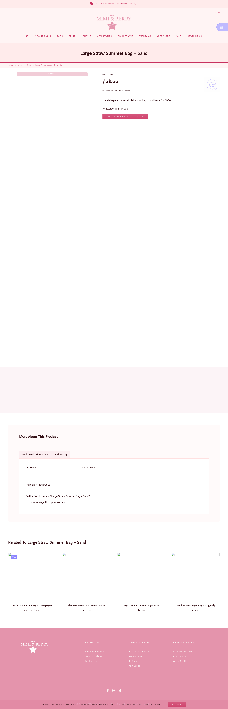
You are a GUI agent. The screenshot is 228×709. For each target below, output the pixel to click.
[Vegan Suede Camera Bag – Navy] (87, 577)
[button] (27, 36)
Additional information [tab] (35, 454)
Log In (216, 13)
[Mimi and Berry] (34, 640)
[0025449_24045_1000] (52, 215)
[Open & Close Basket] (222, 27)
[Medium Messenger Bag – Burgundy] (141, 577)
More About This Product (115, 109)
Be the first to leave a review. (116, 91)
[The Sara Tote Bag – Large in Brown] (32, 577)
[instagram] (114, 690)
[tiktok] (120, 690)
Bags (29, 65)
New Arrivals (107, 75)
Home (10, 65)
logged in (43, 502)
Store (20, 65)
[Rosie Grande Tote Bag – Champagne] (196, 577)
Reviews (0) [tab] (60, 454)
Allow (177, 705)
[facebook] (108, 690)
